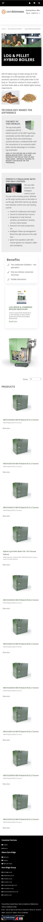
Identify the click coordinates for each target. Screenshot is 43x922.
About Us (6, 857)
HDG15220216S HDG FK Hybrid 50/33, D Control (21, 819)
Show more (6, 428)
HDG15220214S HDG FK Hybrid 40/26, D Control (21, 732)
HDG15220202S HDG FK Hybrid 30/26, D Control (21, 600)
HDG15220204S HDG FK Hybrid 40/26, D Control (21, 688)
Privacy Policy (5, 904)
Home (3, 29)
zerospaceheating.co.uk (10, 885)
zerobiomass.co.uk (8, 875)
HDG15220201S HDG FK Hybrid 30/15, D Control (21, 507)
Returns (5, 848)
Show (25, 379)
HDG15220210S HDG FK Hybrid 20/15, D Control (21, 464)
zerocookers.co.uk (8, 888)
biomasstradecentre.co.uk (10, 892)
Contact (5, 845)
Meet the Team (7, 863)
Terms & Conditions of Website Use (28, 904)
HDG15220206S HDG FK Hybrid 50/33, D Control (21, 775)
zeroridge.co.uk (7, 872)
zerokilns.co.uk (7, 895)
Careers (5, 860)
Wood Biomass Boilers (15, 29)
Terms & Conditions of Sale (9, 907)
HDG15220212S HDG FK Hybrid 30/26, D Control (21, 644)
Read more (13, 321)
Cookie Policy (13, 904)
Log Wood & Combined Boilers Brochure (20, 308)
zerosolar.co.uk (7, 882)
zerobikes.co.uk (7, 879)
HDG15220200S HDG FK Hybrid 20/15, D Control (21, 420)
